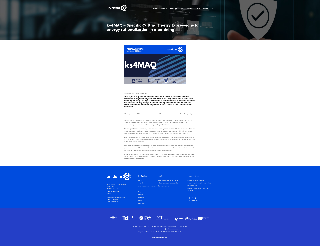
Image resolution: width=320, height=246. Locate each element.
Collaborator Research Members (168, 183)
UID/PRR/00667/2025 (172, 229)
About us (164, 8)
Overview (141, 183)
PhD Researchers (163, 186)
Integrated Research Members (168, 180)
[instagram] (195, 198)
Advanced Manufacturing (196, 180)
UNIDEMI (155, 8)
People (182, 8)
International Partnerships (147, 186)
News (198, 8)
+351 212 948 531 (113, 202)
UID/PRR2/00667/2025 (174, 232)
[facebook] (189, 198)
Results (140, 195)
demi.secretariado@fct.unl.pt (116, 197)
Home (140, 180)
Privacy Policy (193, 200)
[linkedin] (192, 198)
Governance (142, 189)
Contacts (206, 8)
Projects (141, 192)
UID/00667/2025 (182, 226)
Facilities (190, 8)
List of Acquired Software (160, 237)
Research (173, 8)
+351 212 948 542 (113, 199)
